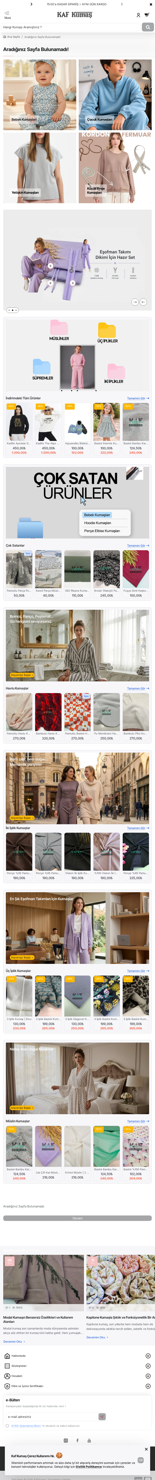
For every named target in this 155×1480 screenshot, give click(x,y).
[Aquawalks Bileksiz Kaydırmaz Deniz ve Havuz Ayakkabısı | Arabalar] (77, 422)
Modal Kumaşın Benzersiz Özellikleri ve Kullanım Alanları (38, 1319)
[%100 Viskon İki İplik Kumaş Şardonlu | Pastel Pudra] (106, 852)
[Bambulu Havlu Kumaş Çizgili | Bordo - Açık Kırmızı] (48, 712)
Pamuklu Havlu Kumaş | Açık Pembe (19, 733)
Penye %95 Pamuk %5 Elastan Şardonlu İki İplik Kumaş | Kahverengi (19, 873)
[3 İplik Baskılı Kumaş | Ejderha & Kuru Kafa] (106, 996)
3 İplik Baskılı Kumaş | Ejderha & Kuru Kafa (106, 1019)
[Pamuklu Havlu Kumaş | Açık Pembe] (19, 712)
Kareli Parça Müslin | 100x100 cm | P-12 (48, 590)
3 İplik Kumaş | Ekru (19, 1019)
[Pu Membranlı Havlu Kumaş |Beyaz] (106, 712)
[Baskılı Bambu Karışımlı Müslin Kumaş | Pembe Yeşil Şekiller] (136, 422)
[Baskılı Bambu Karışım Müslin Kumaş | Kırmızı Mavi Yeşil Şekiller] (19, 1146)
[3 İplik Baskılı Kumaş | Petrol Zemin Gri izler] (48, 996)
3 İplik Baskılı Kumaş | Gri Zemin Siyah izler (136, 1019)
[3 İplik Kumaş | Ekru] (19, 996)
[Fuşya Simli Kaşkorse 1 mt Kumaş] (136, 569)
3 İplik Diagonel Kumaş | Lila (77, 1019)
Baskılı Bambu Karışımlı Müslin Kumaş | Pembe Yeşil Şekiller (136, 443)
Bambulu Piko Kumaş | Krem (136, 733)
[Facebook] (77, 1440)
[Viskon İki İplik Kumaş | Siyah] (77, 852)
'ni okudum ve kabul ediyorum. (46, 1425)
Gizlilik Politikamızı (89, 1466)
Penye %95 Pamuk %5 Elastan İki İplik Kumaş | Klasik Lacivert (136, 873)
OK (141, 1460)
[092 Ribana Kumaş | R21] (77, 569)
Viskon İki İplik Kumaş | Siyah (77, 873)
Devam (78, 1218)
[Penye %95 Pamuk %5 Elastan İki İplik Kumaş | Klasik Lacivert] (136, 852)
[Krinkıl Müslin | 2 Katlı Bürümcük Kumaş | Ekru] (77, 1146)
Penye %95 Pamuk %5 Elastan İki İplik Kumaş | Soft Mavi (48, 873)
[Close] (151, 4)
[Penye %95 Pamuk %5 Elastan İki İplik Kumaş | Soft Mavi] (48, 852)
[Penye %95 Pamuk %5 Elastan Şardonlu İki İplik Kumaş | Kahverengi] (19, 852)
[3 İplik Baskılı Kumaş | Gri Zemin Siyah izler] (136, 996)
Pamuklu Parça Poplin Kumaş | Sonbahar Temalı (19, 590)
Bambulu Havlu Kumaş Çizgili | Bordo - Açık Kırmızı (48, 733)
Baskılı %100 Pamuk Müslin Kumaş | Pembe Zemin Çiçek (136, 1169)
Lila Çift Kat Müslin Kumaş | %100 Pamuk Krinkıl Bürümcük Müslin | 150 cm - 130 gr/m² (48, 1172)
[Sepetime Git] (147, 15)
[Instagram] (66, 1440)
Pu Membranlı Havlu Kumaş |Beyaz (106, 733)
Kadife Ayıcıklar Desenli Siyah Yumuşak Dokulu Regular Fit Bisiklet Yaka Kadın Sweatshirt (19, 443)
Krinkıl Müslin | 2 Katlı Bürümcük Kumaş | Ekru (77, 1172)
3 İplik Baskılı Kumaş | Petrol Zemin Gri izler (48, 1019)
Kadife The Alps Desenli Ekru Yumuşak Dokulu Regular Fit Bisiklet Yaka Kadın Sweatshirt (48, 443)
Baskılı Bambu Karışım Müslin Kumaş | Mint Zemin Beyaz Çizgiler (106, 1169)
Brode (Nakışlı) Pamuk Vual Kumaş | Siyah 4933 (106, 590)
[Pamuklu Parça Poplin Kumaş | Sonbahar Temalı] (19, 569)
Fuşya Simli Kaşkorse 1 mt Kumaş (136, 590)
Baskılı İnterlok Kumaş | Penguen (106, 443)
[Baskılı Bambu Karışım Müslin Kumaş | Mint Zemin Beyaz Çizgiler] (106, 1146)
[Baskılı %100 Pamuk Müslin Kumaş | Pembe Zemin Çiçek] (136, 1146)
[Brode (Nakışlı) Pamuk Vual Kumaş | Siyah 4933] (106, 569)
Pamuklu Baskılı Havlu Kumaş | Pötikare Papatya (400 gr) (77, 733)
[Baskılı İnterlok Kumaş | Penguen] (106, 422)
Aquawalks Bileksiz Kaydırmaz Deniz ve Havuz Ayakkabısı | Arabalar (77, 443)
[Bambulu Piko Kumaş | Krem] (136, 712)
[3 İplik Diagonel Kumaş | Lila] (77, 996)
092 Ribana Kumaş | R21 (77, 590)
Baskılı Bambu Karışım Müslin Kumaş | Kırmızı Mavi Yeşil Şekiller (19, 1169)
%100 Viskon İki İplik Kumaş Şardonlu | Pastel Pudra (106, 873)
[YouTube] (89, 1440)
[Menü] (7, 15)
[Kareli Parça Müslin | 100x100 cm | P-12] (48, 569)
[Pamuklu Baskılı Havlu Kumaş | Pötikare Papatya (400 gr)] (77, 712)
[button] (122, 4)
